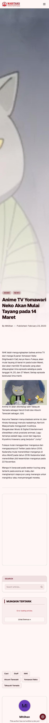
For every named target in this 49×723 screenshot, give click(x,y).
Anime (7, 293)
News (17, 293)
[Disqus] (24, 529)
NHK (26, 673)
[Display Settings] (43, 717)
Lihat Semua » (24, 619)
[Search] (41, 586)
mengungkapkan (20, 352)
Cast (6, 673)
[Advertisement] (21, 645)
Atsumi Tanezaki (11, 679)
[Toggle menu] (44, 4)
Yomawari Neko (31, 679)
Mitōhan (9, 326)
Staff (16, 673)
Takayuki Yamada (11, 685)
